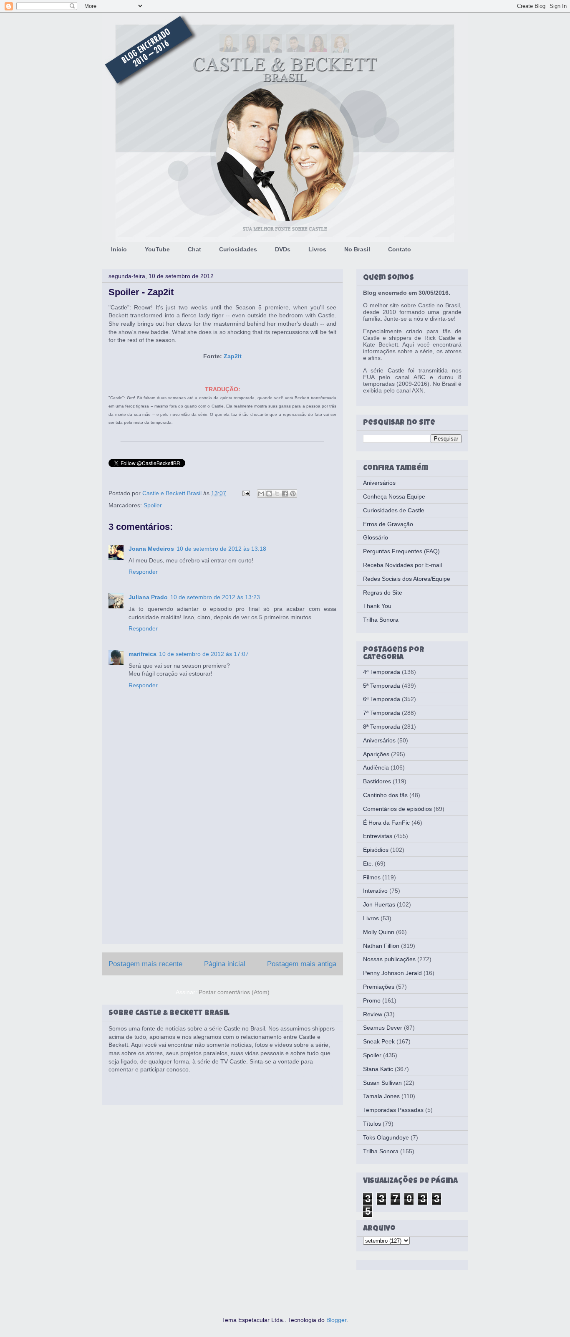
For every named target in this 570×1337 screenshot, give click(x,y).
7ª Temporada (381, 712)
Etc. (368, 863)
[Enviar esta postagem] (246, 493)
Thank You (377, 606)
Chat (194, 249)
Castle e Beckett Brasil (172, 493)
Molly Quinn (378, 932)
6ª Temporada (381, 699)
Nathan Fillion (381, 945)
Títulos (372, 1123)
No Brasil (357, 249)
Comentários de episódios (397, 808)
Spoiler (153, 505)
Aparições (376, 754)
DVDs (282, 249)
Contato (399, 249)
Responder (143, 571)
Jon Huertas (379, 904)
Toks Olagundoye (386, 1137)
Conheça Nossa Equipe (394, 496)
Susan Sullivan (382, 1082)
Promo (372, 1000)
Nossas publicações (389, 959)
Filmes (372, 877)
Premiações (378, 986)
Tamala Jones (381, 1096)
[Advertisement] (222, 878)
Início (119, 249)
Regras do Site (382, 592)
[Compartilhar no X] (277, 493)
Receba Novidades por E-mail (402, 565)
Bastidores (377, 781)
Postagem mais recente (145, 964)
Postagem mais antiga (301, 964)
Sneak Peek (379, 1041)
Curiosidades (238, 249)
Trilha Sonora (380, 619)
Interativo (375, 890)
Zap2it (233, 356)
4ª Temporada (381, 671)
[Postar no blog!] (269, 493)
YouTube (157, 249)
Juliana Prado (148, 597)
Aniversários (379, 482)
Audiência (376, 767)
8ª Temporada (381, 726)
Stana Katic (378, 1069)
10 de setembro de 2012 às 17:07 (204, 654)
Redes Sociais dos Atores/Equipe (406, 578)
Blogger (336, 1320)
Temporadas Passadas (393, 1110)
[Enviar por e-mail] (261, 493)
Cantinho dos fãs (385, 795)
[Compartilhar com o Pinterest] (293, 493)
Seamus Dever (382, 1027)
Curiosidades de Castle (393, 510)
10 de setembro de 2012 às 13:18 (221, 548)
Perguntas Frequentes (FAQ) (401, 551)
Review (372, 1014)
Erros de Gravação (388, 524)
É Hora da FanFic (386, 822)
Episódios (375, 849)
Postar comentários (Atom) (234, 992)
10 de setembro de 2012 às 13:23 (215, 597)
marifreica (142, 654)
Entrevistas (377, 836)
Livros (317, 249)
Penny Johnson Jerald (392, 973)
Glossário (375, 537)
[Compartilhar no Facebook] (285, 493)
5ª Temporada (381, 685)
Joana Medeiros (151, 548)
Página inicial (224, 964)
